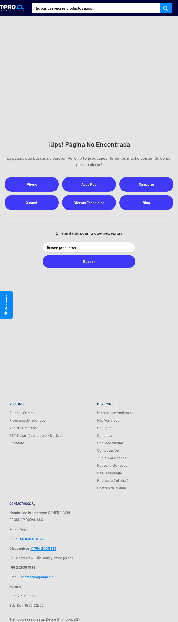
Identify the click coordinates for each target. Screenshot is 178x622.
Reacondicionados (112, 465)
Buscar (89, 261)
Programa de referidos (27, 420)
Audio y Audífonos (112, 458)
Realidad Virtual (110, 442)
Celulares (105, 427)
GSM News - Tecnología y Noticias (36, 435)
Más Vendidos (108, 420)
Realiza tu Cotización (114, 480)
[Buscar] (166, 8)
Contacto (16, 442)
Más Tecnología (109, 473)
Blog (146, 202)
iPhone (31, 184)
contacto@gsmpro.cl (37, 576)
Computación (108, 450)
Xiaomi (31, 202)
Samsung (146, 184)
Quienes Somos (21, 412)
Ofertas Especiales (89, 202)
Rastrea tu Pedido (111, 487)
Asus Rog (89, 184)
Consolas (104, 435)
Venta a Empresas (23, 427)
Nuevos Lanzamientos (115, 412)
